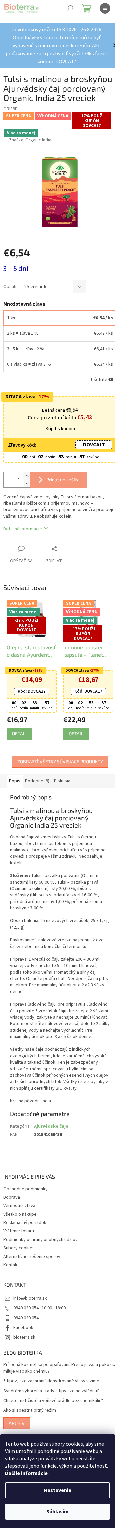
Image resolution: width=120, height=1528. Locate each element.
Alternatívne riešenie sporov (31, 1256)
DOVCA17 (94, 444)
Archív (17, 1423)
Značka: (30, 140)
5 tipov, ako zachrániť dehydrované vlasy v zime (51, 1381)
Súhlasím (57, 1511)
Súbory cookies (19, 1248)
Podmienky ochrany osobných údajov (40, 1239)
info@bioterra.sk (30, 1298)
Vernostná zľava (19, 1205)
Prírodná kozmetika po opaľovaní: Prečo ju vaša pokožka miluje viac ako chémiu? (59, 1368)
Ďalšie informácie (26, 1473)
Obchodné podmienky (25, 1189)
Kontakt (11, 1265)
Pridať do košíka (63, 479)
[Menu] (105, 8)
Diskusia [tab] (62, 781)
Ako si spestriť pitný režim (29, 1410)
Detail (19, 733)
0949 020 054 (26, 1318)
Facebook (23, 1327)
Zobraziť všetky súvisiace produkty (60, 761)
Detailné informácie (22, 529)
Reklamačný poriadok (24, 1222)
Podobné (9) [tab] (37, 781)
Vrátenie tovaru (18, 1231)
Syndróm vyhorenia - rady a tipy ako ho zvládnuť (51, 1391)
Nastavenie (57, 1490)
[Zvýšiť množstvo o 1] (27, 476)
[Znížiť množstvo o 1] (27, 483)
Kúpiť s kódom (60, 429)
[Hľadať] (70, 8)
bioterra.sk (24, 1337)
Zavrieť (68, 548)
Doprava (11, 1197)
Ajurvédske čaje (51, 1126)
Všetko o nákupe (20, 1214)
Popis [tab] (14, 781)
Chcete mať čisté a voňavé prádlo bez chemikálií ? (53, 1401)
